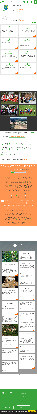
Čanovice (13, 178)
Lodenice (14, 184)
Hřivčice (6, 181)
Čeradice (18, 178)
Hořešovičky (20, 180)
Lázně (32, 205)
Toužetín (6, 189)
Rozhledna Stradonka (22, 213)
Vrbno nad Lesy (24, 190)
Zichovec (17, 5)
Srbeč (12, 187)
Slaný (20, 11)
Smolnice (8, 187)
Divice (27, 178)
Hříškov (29, 180)
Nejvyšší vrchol (3, 208)
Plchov (7, 186)
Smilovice (29, 186)
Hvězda (10, 181)
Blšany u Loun (21, 177)
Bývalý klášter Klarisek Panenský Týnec (14, 210)
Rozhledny (29, 203)
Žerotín (29, 190)
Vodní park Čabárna (8, 221)
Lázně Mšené (29, 219)
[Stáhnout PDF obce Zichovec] (33, 22)
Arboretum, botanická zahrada (20, 203)
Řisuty (20, 186)
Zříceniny (9, 205)
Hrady (33, 203)
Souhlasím (32, 411)
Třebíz (10, 189)
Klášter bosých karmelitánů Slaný (12, 214)
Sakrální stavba (33, 208)
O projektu (23, 393)
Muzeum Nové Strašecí (14, 216)
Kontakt (20, 407)
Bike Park (9, 208)
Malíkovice (23, 184)
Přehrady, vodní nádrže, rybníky (8, 203)
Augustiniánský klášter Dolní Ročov (22, 212)
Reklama (23, 396)
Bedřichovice (10, 177)
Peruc (31, 185)
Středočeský (21, 9)
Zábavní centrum (26, 208)
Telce (29, 187)
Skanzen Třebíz (10, 212)
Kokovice (12, 182)
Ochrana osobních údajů (7, 407)
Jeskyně (28, 205)
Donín (31, 178)
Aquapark (16, 200)
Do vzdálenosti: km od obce (15, 169)
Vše (2, 200)
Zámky (5, 205)
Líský (11, 184)
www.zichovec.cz (22, 20)
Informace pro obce (23, 400)
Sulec (26, 187)
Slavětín (24, 186)
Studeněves (21, 187)
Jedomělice (20, 181)
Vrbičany (18, 190)
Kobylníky (7, 182)
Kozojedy (16, 182)
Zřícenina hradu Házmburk (18, 223)
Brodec (5, 178)
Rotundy (23, 205)
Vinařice (8, 190)
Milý (27, 184)
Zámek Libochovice (21, 219)
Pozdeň (10, 186)
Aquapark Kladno (24, 222)
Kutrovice (26, 182)
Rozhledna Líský (26, 210)
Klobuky (29, 181)
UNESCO (21, 200)
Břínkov (26, 177)
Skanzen (33, 200)
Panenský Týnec (25, 185)
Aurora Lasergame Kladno (14, 222)
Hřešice (25, 180)
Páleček (19, 185)
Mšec (30, 184)
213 (19, 18)
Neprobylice (6, 185)
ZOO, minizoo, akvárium (9, 200)
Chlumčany (23, 178)
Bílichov (15, 177)
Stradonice (16, 187)
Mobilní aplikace (23, 403)
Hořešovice (15, 180)
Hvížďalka (15, 181)
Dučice (10, 180)
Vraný (14, 190)
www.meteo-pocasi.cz (26, 159)
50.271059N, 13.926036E (23, 12)
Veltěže (31, 189)
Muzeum (19, 208)
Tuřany (19, 189)
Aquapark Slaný (13, 213)
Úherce (23, 189)
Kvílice (30, 182)
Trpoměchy (14, 189)
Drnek (6, 180)
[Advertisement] (18, 83)
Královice (21, 182)
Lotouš (18, 184)
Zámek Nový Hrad (23, 216)
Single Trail (15, 208)
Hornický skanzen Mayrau (10, 219)
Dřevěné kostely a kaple (16, 205)
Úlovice (27, 189)
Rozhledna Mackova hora (25, 214)
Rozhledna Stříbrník (23, 217)
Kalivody (25, 181)
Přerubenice (15, 186)
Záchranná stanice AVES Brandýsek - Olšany (22, 221)
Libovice (7, 184)
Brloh (30, 177)
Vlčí (11, 190)
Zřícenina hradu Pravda (13, 217)
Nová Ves (12, 185)
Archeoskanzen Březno (25, 218)
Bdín (6, 177)
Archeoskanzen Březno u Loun (12, 218)
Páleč (16, 185)
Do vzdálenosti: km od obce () (13, 193)
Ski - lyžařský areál (27, 200)
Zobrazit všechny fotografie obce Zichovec (18, 129)
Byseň (9, 178)
